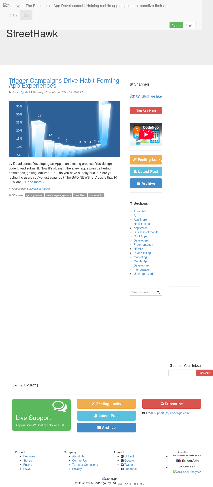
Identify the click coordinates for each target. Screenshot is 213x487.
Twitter (128, 464)
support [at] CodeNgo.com (171, 413)
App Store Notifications (142, 221)
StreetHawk (80, 195)
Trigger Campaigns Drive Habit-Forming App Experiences (64, 83)
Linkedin (129, 456)
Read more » (34, 181)
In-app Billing (142, 253)
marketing (140, 257)
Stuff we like (152, 96)
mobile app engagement (58, 195)
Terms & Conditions (85, 464)
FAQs (27, 469)
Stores (27, 460)
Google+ (130, 460)
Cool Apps (140, 236)
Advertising (141, 211)
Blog (26, 15)
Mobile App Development (142, 263)
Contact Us (79, 460)
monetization (142, 269)
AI (135, 215)
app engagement (34, 195)
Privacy (77, 469)
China (13, 15)
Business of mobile (38, 189)
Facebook (130, 469)
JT (26, 92)
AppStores (140, 228)
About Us (78, 456)
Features (29, 456)
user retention (96, 195)
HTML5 (139, 249)
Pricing (27, 464)
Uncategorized (143, 274)
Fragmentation (143, 244)
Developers (141, 240)
